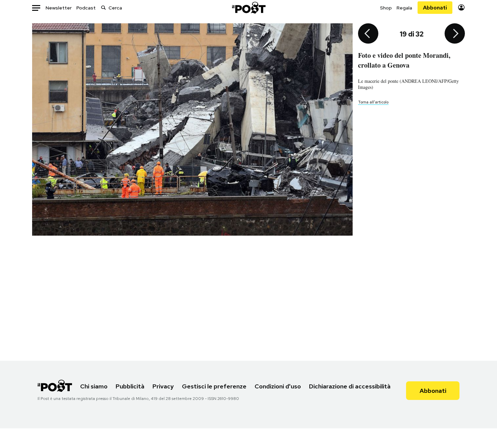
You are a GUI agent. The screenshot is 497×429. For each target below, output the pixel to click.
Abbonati (435, 7)
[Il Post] (248, 8)
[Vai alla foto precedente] (368, 34)
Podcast (86, 8)
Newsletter (59, 8)
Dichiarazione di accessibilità (349, 386)
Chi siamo (94, 386)
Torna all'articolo (373, 102)
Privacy (163, 386)
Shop (386, 8)
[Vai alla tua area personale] (461, 7)
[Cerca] (103, 7)
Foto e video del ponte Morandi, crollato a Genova (404, 60)
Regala (404, 8)
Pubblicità (130, 386)
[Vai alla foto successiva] (455, 34)
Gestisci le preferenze (214, 386)
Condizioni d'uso (278, 386)
